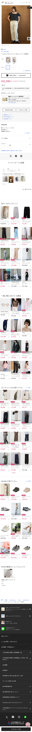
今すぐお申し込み (12, 102)
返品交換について (7, 118)
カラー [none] (2, 59)
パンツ (19, 600)
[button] (16, 24)
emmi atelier (6, 51)
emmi (4, 49)
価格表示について (7, 114)
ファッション (13, 600)
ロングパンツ (26, 600)
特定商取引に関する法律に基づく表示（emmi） (11, 150)
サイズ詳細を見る (27, 70)
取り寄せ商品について (8, 116)
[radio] (8, 60)
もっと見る (26, 133)
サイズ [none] (2, 67)
